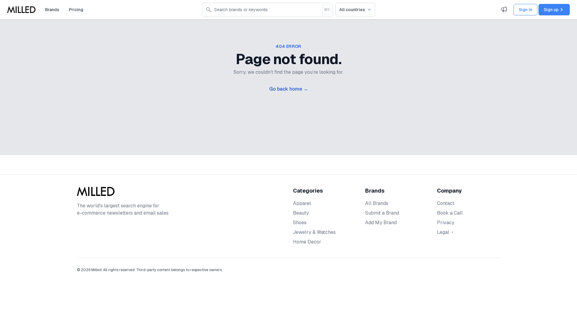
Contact (445, 203)
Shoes (300, 222)
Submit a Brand (382, 213)
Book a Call (450, 213)
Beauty (301, 213)
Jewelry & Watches (314, 232)
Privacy (445, 222)
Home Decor (307, 242)
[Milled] (21, 9)
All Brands (376, 203)
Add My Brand (381, 222)
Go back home (288, 89)
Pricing (76, 9)
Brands (52, 9)
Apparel (302, 203)
